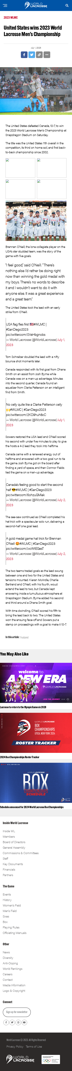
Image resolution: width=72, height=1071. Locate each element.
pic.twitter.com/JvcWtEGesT (25, 548)
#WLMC (39, 324)
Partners (8, 875)
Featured (24, 637)
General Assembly (14, 847)
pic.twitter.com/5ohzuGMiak (25, 494)
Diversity (8, 957)
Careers (7, 974)
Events (7, 894)
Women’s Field (12, 905)
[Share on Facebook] (24, 54)
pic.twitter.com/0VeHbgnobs (25, 334)
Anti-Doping (10, 963)
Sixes (6, 916)
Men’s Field (10, 911)
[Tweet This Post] (31, 54)
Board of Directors (14, 842)
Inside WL (9, 831)
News (6, 952)
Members (9, 836)
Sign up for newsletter (17, 1012)
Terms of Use (34, 1046)
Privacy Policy (14, 1046)
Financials (9, 869)
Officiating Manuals (14, 933)
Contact (8, 979)
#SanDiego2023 (17, 329)
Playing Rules (11, 927)
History (7, 900)
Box (5, 922)
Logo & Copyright (14, 990)
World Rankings (12, 968)
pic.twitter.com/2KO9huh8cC (26, 414)
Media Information (14, 985)
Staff (5, 858)
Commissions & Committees (21, 853)
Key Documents (13, 864)
